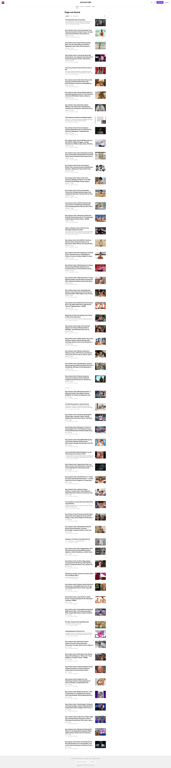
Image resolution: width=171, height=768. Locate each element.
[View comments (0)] (75, 39)
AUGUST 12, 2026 (69, 245)
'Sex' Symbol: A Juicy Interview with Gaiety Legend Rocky (79, 502)
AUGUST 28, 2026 (69, 35)
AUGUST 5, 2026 (69, 331)
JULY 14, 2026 (68, 647)
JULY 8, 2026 (68, 722)
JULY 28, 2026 (68, 445)
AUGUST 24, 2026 (69, 97)
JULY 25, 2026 (68, 482)
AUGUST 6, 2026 (69, 308)
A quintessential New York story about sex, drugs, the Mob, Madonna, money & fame (78, 506)
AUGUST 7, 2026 (69, 295)
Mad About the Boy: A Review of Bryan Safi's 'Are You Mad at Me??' (79, 574)
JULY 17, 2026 (68, 602)
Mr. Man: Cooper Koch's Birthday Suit (77, 622)
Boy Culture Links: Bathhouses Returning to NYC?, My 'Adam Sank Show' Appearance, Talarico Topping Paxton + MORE (79, 304)
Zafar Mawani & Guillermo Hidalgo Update (78, 117)
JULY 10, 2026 (68, 697)
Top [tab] (71, 16)
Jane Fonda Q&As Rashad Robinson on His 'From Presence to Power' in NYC (78, 453)
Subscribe (160, 2)
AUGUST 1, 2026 (69, 381)
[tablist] (72, 16)
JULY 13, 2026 (68, 659)
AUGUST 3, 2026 (69, 356)
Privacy (86, 758)
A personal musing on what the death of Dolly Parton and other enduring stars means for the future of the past (78, 22)
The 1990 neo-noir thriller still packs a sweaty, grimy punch (78, 319)
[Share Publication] (154, 2)
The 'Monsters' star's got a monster (73, 623)
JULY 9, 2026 (68, 709)
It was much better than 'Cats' (72, 577)
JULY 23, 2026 (68, 532)
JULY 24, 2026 (68, 519)
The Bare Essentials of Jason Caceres (77, 404)
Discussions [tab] (75, 16)
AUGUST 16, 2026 (69, 195)
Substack (79, 765)
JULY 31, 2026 (68, 397)
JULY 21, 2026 (68, 554)
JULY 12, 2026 (68, 672)
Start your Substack (82, 761)
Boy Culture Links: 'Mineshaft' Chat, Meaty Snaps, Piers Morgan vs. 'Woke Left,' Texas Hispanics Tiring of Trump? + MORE (78, 655)
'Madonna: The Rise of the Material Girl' (77, 539)
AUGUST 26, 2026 (69, 60)
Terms (90, 758)
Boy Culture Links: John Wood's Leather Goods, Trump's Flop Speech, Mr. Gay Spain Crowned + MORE (79, 598)
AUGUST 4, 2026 (69, 344)
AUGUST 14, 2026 (69, 220)
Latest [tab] (67, 16)
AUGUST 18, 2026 (69, 170)
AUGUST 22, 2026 (69, 110)
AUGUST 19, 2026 (69, 158)
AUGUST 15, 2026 (69, 208)
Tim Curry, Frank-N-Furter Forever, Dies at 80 (78, 68)
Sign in (167, 2)
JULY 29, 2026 (68, 432)
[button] (77, 6)
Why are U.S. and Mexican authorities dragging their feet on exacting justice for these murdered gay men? (79, 120)
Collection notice (96, 758)
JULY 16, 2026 (68, 614)
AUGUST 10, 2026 (69, 270)
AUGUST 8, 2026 (69, 283)
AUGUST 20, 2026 (69, 145)
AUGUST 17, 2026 (69, 183)
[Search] (151, 2)
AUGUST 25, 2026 (69, 85)
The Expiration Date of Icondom (75, 20)
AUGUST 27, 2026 (69, 48)
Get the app (92, 761)
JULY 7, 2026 (68, 734)
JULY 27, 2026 (68, 469)
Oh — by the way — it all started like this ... (75, 541)
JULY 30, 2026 (68, 420)
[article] (85, 23)
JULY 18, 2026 (68, 589)
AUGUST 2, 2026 (69, 369)
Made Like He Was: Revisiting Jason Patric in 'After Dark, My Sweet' (78, 316)
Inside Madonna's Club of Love (75, 631)
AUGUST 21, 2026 (69, 133)
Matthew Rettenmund (74, 24)
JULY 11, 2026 (68, 684)
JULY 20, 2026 (68, 566)
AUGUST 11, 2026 (69, 258)
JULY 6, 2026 (68, 747)
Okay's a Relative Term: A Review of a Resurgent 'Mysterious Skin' (77, 229)
